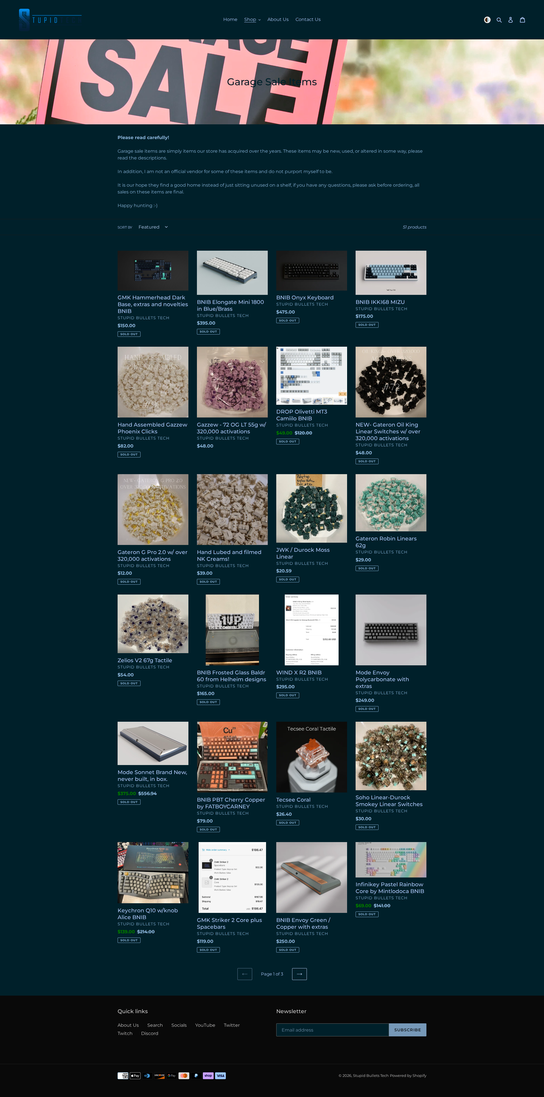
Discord (149, 1033)
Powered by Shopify (408, 1075)
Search (155, 1025)
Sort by (125, 227)
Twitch (125, 1033)
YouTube (205, 1025)
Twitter (232, 1025)
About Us (128, 1025)
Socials (179, 1025)
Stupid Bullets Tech (371, 1075)
